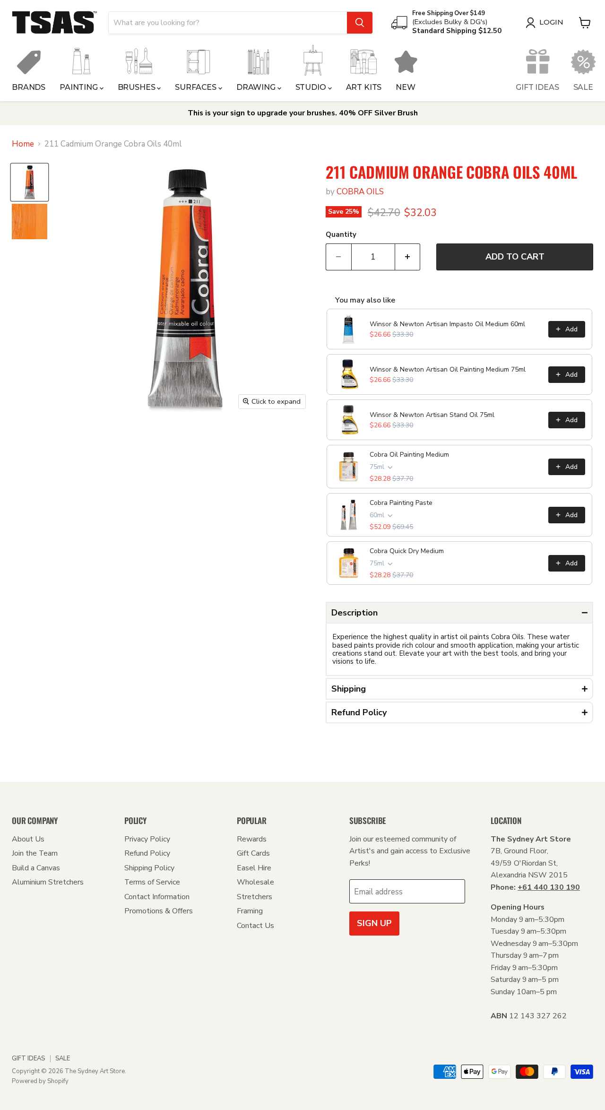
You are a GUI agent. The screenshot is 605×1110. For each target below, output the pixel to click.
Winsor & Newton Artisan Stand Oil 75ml (432, 414)
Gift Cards (253, 853)
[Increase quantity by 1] (408, 256)
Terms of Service (152, 882)
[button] (459, 613)
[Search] (359, 23)
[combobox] (228, 23)
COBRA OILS (360, 191)
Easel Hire (254, 868)
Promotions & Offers (158, 911)
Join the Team (35, 853)
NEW (405, 87)
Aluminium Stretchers (48, 882)
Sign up (374, 923)
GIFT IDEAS (537, 87)
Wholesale (255, 882)
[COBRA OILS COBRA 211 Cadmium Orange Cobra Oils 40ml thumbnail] (29, 182)
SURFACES (196, 87)
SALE (583, 87)
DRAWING (256, 87)
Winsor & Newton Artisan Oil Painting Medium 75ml (448, 369)
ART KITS (364, 87)
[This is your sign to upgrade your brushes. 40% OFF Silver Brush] (302, 113)
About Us (28, 839)
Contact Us (255, 925)
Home (23, 144)
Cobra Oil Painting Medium (409, 454)
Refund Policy (147, 853)
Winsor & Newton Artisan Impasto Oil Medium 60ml (447, 324)
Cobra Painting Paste (401, 502)
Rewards (252, 839)
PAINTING (80, 87)
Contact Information (157, 897)
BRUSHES (137, 87)
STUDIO (311, 87)
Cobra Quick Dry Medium (407, 550)
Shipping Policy (149, 868)
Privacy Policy (147, 839)
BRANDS (28, 87)
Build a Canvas (36, 868)
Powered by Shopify (40, 1081)
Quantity (341, 235)
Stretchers (254, 897)
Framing (250, 911)
